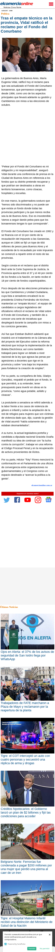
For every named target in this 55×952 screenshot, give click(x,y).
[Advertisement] (27, 135)
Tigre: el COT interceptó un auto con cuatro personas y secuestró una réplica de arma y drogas (25, 759)
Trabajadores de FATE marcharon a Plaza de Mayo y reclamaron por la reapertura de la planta (25, 706)
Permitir (31, 948)
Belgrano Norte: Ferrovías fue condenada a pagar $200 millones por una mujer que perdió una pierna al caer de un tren (26, 867)
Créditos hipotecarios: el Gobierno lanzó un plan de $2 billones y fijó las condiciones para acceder (26, 812)
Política (5, 13)
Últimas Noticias (9, 607)
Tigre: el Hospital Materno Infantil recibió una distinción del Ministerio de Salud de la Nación (26, 921)
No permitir (45, 948)
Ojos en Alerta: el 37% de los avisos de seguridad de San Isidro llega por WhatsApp (27, 655)
